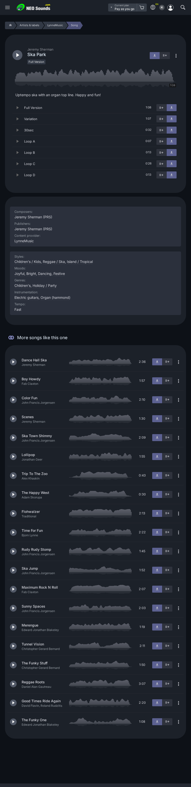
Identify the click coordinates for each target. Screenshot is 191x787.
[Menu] (7, 7)
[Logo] (33, 7)
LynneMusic (24, 241)
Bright (31, 273)
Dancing (44, 273)
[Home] (9, 25)
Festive (59, 273)
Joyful (19, 273)
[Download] (171, 107)
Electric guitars (26, 297)
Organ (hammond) (55, 297)
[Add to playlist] (161, 107)
